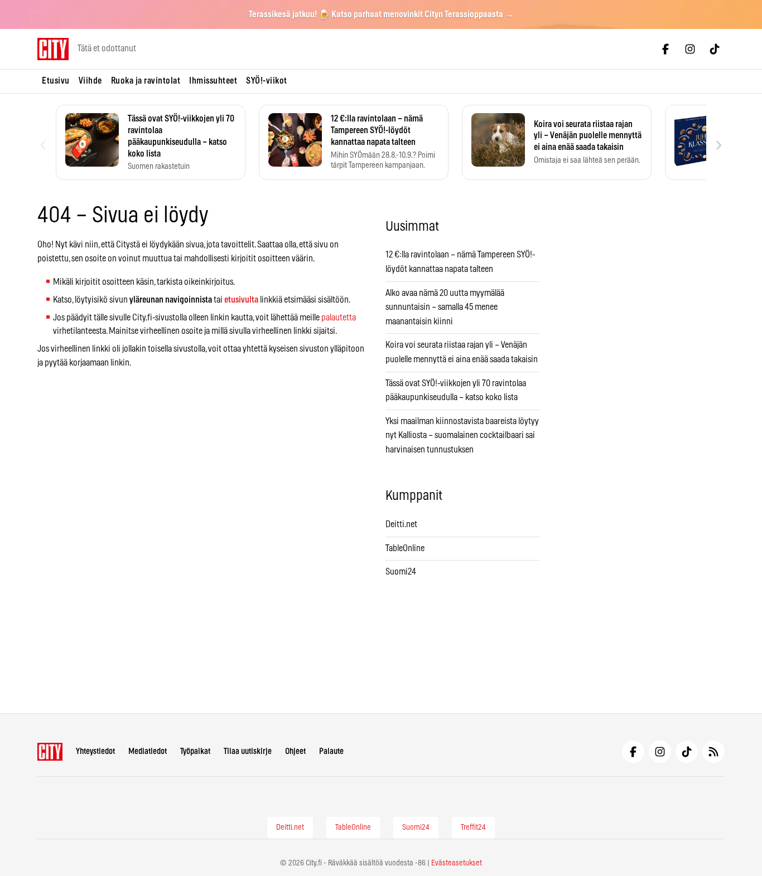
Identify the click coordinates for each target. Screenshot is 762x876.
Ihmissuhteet (213, 80)
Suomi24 (400, 571)
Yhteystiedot (95, 751)
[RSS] (713, 752)
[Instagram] (690, 49)
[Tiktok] (715, 49)
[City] (49, 752)
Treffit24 (473, 827)
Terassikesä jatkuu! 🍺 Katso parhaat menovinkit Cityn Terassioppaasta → (381, 14)
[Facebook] (665, 49)
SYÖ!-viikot (266, 80)
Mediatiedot (147, 751)
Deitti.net (401, 524)
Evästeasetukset (456, 863)
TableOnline (405, 548)
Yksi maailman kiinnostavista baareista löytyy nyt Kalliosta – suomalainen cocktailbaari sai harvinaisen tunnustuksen (462, 435)
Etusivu (56, 80)
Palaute (331, 751)
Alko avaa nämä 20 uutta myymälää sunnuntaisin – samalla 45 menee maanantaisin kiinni (444, 307)
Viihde (90, 80)
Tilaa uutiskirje (248, 751)
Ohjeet (295, 751)
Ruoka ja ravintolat (146, 80)
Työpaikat (195, 751)
